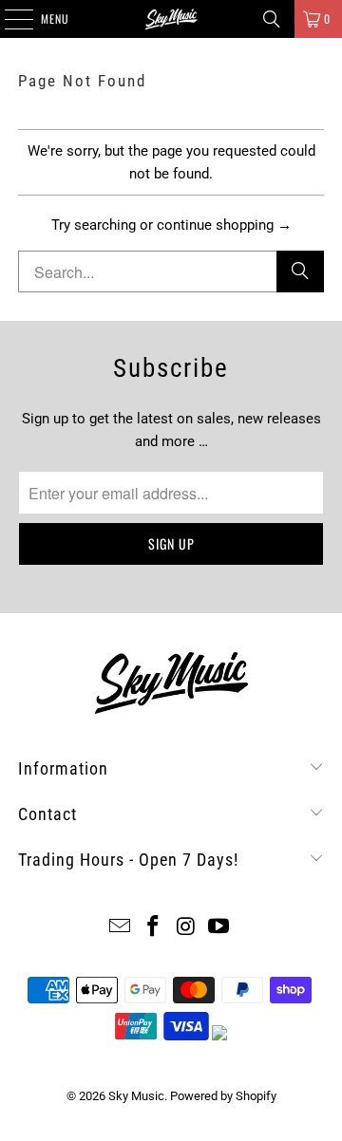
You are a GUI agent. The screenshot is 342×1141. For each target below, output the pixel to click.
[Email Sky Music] (120, 927)
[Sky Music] (171, 19)
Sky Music (136, 1096)
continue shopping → (224, 225)
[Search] (272, 19)
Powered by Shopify (223, 1096)
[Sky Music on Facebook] (154, 927)
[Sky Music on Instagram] (187, 927)
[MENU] (8, 19)
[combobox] (171, 271)
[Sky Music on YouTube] (219, 927)
